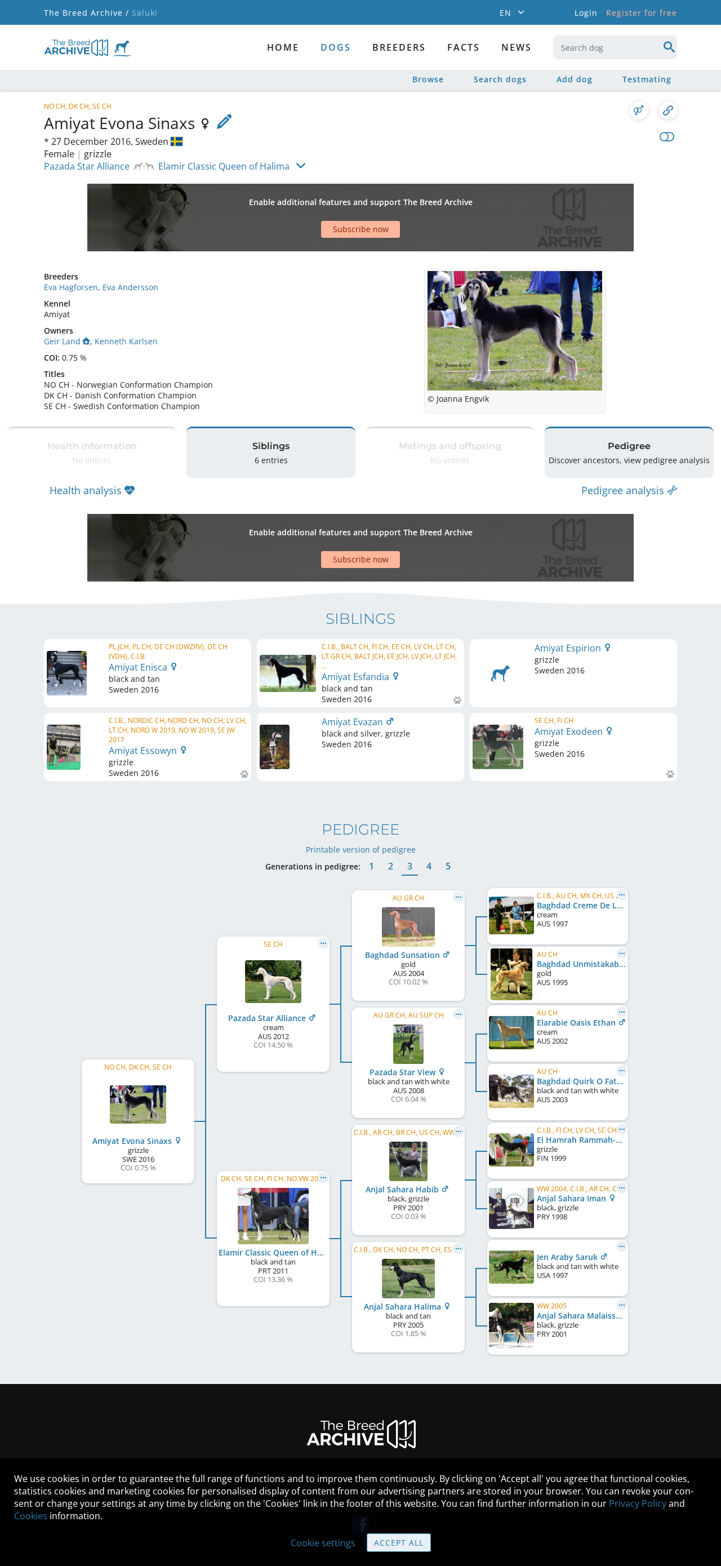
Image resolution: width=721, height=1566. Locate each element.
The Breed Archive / (86, 12)
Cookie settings (323, 1543)
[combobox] (615, 47)
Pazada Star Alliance (87, 166)
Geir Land (62, 341)
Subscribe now (361, 229)
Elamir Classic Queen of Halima (224, 166)
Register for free (641, 12)
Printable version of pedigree (361, 849)
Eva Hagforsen (71, 287)
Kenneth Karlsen (126, 341)
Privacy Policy (637, 1503)
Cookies (30, 1516)
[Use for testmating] (639, 110)
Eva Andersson (130, 287)
